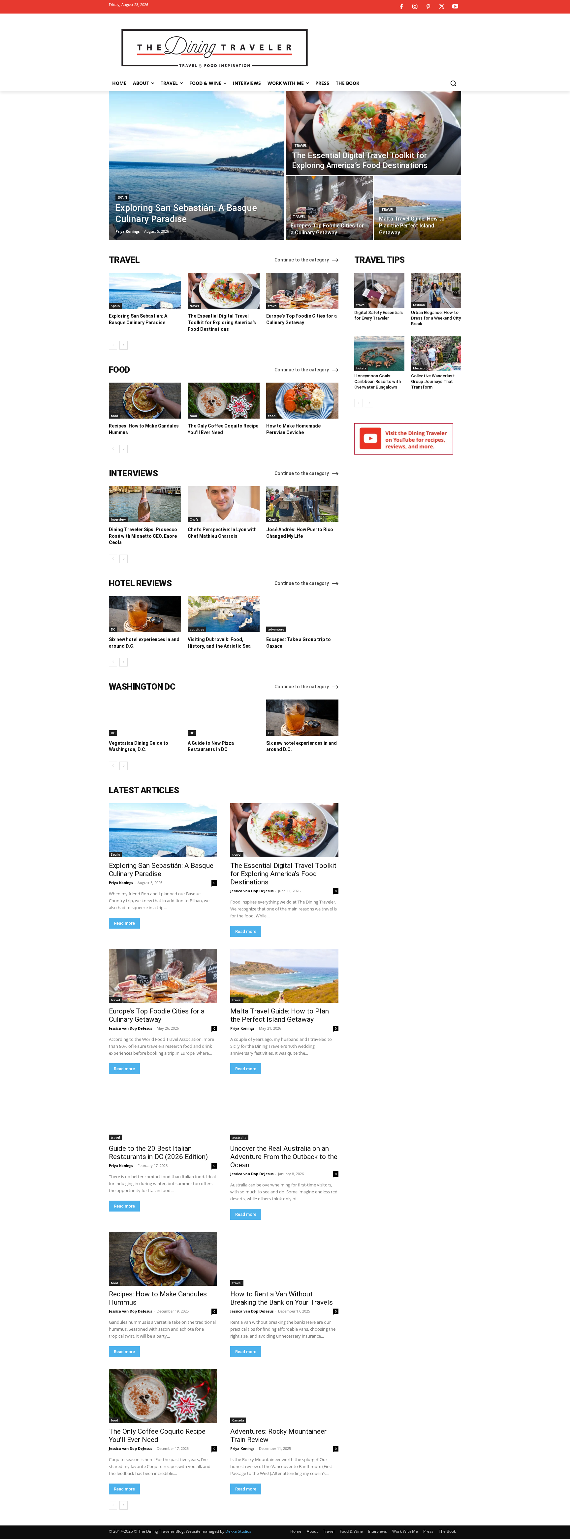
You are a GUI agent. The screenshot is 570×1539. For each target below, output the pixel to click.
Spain (122, 197)
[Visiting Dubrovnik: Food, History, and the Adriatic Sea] (224, 614)
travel (300, 146)
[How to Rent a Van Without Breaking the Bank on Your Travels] (284, 1259)
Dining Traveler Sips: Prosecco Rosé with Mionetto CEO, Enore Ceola (143, 536)
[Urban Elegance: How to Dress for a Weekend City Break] (436, 290)
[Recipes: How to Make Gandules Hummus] (145, 401)
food (114, 415)
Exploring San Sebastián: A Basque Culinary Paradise (161, 870)
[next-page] (123, 345)
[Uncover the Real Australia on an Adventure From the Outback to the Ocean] (284, 1113)
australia (239, 1137)
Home (295, 1531)
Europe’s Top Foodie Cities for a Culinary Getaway (157, 1015)
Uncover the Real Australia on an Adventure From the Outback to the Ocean (283, 1157)
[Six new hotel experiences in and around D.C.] (145, 614)
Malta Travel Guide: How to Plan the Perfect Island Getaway (279, 1015)
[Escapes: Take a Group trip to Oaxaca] (302, 614)
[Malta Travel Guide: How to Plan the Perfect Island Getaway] (417, 208)
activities (197, 629)
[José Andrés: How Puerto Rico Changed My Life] (302, 504)
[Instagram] (415, 7)
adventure (276, 629)
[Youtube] (455, 7)
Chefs (194, 519)
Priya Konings (121, 882)
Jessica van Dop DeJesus (251, 890)
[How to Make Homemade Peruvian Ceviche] (302, 401)
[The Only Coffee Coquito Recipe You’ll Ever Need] (224, 401)
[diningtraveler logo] (214, 47)
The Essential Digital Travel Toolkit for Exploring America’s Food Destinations (222, 322)
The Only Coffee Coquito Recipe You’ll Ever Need (157, 1435)
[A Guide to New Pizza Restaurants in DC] (224, 717)
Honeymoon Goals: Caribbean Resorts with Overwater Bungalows (377, 381)
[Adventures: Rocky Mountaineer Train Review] (284, 1396)
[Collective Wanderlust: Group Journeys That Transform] (436, 353)
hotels (361, 368)
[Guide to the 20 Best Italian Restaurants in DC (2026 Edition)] (163, 1113)
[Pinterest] (428, 7)
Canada (238, 1420)
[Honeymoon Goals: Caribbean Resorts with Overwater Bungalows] (379, 353)
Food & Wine (351, 1531)
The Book (447, 1531)
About (312, 1531)
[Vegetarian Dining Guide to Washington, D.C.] (145, 717)
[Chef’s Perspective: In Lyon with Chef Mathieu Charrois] (224, 504)
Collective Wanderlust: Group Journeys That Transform (433, 381)
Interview (118, 519)
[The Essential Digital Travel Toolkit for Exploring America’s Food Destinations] (373, 133)
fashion (419, 304)
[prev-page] (113, 345)
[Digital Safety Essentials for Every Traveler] (379, 290)
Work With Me (405, 1531)
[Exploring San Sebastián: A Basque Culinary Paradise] (196, 165)
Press (428, 1531)
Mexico (419, 368)
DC (113, 629)
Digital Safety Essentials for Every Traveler (378, 315)
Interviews (377, 1531)
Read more (124, 923)
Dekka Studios (238, 1531)
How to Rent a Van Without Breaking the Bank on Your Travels (281, 1298)
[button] (453, 83)
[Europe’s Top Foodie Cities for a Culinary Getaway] (329, 208)
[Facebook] (401, 7)
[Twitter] (442, 7)
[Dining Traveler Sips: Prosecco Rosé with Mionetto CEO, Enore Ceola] (145, 504)
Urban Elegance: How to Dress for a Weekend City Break (436, 318)
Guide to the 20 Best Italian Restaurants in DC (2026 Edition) (158, 1153)
